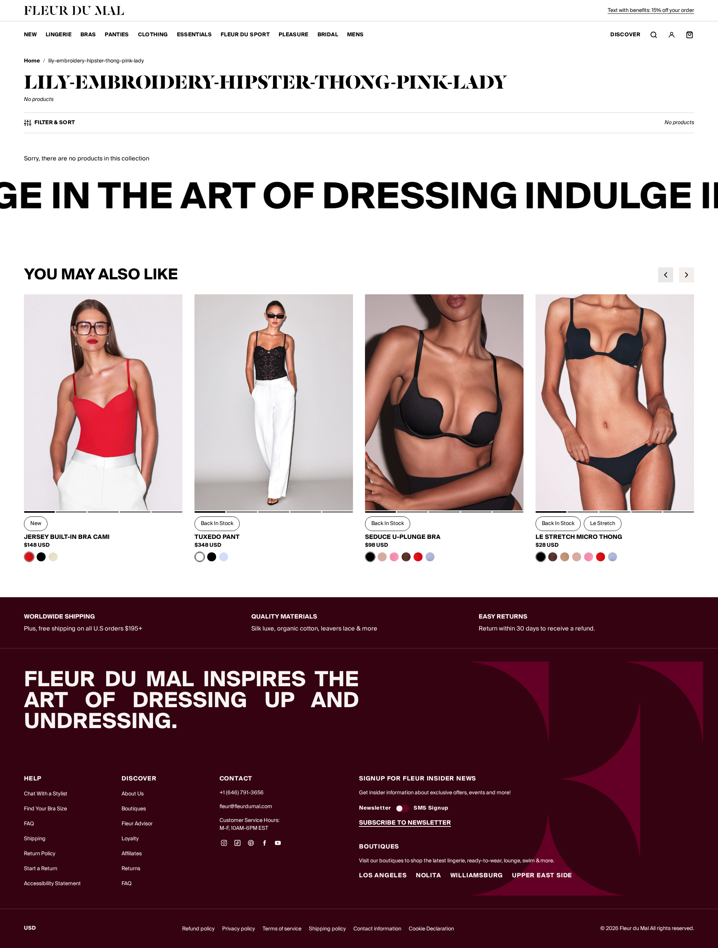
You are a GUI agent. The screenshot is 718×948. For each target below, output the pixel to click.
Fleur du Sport (245, 34)
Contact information (377, 928)
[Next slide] (686, 274)
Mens (355, 34)
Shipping (35, 838)
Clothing (153, 34)
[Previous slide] (665, 274)
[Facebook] (264, 845)
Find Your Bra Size (45, 808)
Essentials (194, 34)
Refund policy (198, 928)
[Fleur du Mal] (74, 10)
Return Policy (39, 853)
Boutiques (134, 808)
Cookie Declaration (431, 928)
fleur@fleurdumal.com (246, 806)
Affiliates (132, 853)
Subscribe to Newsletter (405, 823)
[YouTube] (277, 845)
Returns (131, 868)
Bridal (327, 34)
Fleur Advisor (137, 823)
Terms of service (282, 928)
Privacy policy (238, 928)
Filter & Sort (54, 123)
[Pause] (707, 197)
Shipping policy (327, 928)
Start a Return (40, 868)
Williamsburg (476, 875)
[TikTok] (237, 845)
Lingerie (58, 34)
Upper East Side (542, 875)
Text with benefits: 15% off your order (651, 10)
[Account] (671, 34)
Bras (88, 34)
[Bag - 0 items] (689, 34)
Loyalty (130, 838)
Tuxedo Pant (217, 537)
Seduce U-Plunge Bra (403, 537)
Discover (625, 35)
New (30, 34)
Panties (117, 34)
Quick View (103, 493)
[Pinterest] (250, 845)
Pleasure (294, 34)
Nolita (428, 875)
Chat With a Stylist (45, 793)
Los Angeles (383, 875)
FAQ (29, 823)
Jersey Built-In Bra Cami (67, 537)
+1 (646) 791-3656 (242, 792)
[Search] (653, 34)
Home (32, 61)
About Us (133, 793)
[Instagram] (224, 845)
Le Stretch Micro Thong (579, 537)
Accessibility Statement (52, 883)
